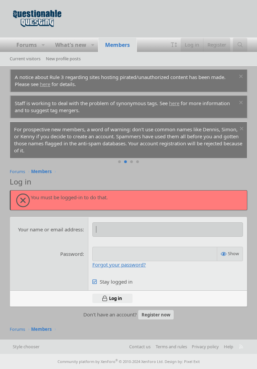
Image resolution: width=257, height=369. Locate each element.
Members (117, 45)
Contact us (140, 347)
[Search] (240, 45)
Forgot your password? (119, 264)
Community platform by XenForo (111, 361)
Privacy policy (205, 347)
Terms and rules (171, 347)
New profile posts (63, 59)
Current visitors (25, 59)
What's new (70, 45)
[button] (43, 45)
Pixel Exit (192, 361)
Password (71, 253)
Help (228, 347)
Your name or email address (50, 229)
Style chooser (26, 347)
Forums (26, 45)
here (45, 84)
